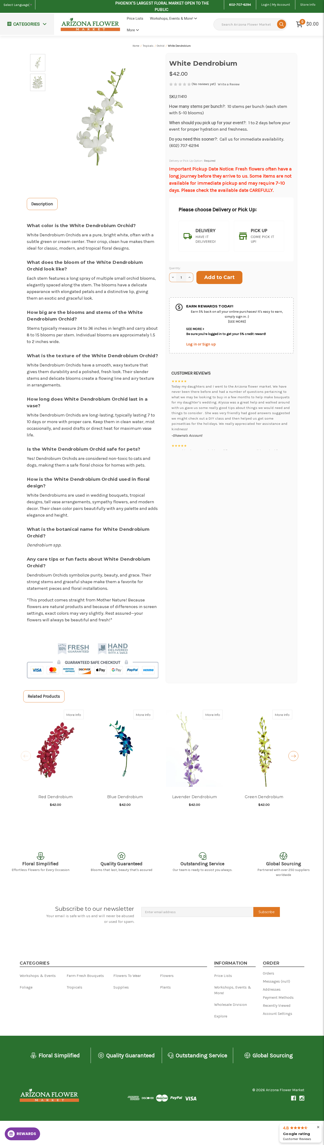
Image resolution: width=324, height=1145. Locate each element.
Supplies (15, 94)
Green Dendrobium (264, 797)
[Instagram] (301, 1098)
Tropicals (15, 80)
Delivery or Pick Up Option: (192, 160)
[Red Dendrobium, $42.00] (55, 748)
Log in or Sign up (201, 344)
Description (42, 203)
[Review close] (318, 1127)
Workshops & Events (38, 975)
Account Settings (277, 1013)
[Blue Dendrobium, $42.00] (125, 748)
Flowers (14, 53)
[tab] (204, 236)
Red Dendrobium (55, 797)
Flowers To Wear (22, 39)
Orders (268, 973)
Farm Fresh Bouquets (17, 22)
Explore (220, 1016)
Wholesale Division (230, 1004)
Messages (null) (276, 981)
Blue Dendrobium (125, 797)
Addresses (272, 989)
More (131, 30)
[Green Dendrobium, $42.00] (264, 748)
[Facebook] (293, 1098)
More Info (75, 715)
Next (293, 756)
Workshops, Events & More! (172, 18)
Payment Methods (278, 997)
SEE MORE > (195, 329)
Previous (26, 756)
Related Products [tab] (44, 696)
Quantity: (175, 268)
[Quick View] (78, 714)
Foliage (13, 66)
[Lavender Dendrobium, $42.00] (194, 748)
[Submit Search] (281, 24)
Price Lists (135, 18)
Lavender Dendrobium (194, 797)
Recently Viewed (277, 1005)
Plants (165, 987)
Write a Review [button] (229, 84)
